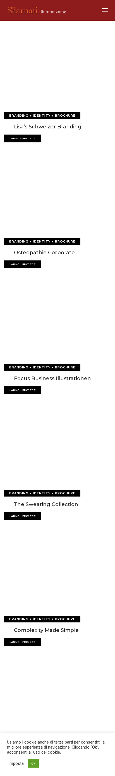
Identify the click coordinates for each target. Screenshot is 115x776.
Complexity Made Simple (46, 630)
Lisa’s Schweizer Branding (48, 127)
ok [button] (33, 763)
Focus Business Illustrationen (52, 378)
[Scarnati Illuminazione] (40, 10)
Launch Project (22, 138)
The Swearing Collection (46, 504)
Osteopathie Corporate (44, 253)
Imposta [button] (16, 763)
